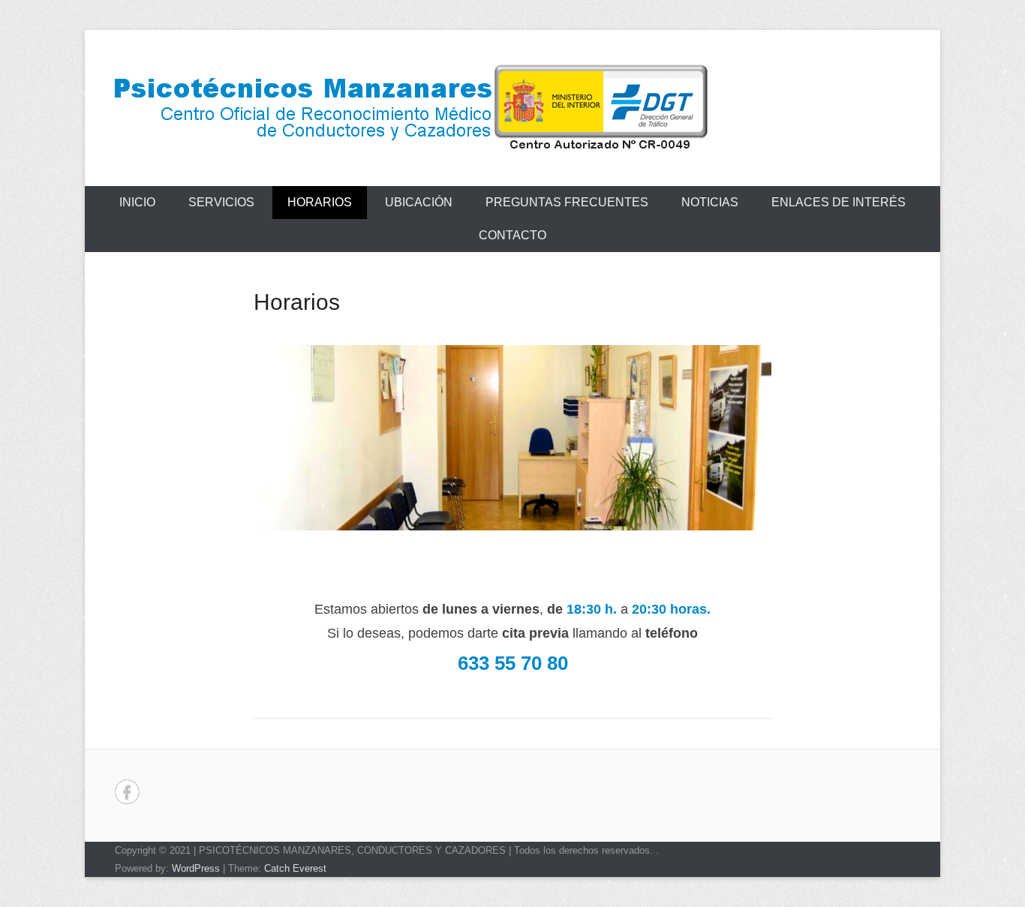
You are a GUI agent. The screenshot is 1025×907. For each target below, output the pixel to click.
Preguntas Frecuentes (566, 202)
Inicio (137, 202)
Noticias (709, 202)
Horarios (319, 202)
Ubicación (418, 202)
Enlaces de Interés (838, 202)
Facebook (127, 791)
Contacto (512, 235)
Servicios (221, 202)
